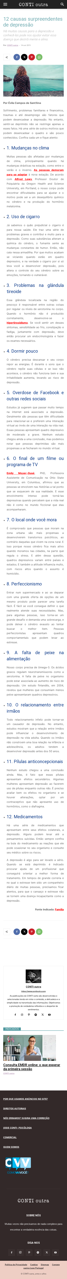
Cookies (34, 1264)
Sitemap (45, 1264)
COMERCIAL (10, 1137)
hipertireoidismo (17, 322)
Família (59, 909)
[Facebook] (16, 57)
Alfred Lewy (23, 179)
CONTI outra (12, 45)
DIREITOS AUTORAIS (14, 1108)
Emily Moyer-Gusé (20, 473)
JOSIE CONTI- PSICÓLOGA (17, 1127)
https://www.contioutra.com (33, 991)
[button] (5, 4)
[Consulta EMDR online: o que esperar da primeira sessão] (33, 1036)
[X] (24, 57)
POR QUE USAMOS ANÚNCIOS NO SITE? (25, 1098)
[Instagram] (23, 1015)
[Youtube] (50, 1015)
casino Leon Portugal (33, 1268)
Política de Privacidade (16, 1264)
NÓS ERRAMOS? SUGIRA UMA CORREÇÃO (26, 1118)
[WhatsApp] (39, 57)
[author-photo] (33, 982)
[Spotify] (37, 1015)
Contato (56, 1264)
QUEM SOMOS (11, 1146)
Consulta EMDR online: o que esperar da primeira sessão (31, 1067)
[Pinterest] (31, 57)
